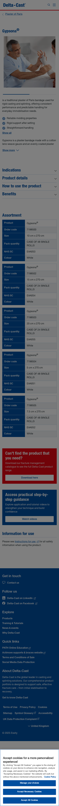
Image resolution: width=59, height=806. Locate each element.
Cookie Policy (50, 777)
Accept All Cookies (29, 800)
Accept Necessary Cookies (29, 792)
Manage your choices (29, 783)
